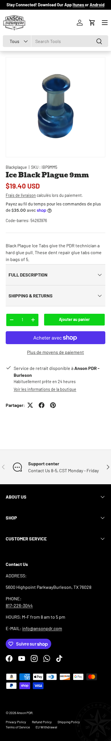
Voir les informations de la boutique (45, 389)
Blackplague (16, 167)
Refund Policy (42, 722)
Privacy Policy (16, 722)
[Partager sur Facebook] (41, 405)
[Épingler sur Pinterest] (53, 405)
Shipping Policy (68, 722)
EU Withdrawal (46, 727)
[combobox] (55, 41)
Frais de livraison (21, 195)
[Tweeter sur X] (30, 405)
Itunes (79, 4)
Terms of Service (18, 727)
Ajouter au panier (74, 319)
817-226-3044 (19, 605)
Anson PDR (24, 713)
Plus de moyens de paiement (55, 352)
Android (97, 4)
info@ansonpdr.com (42, 628)
